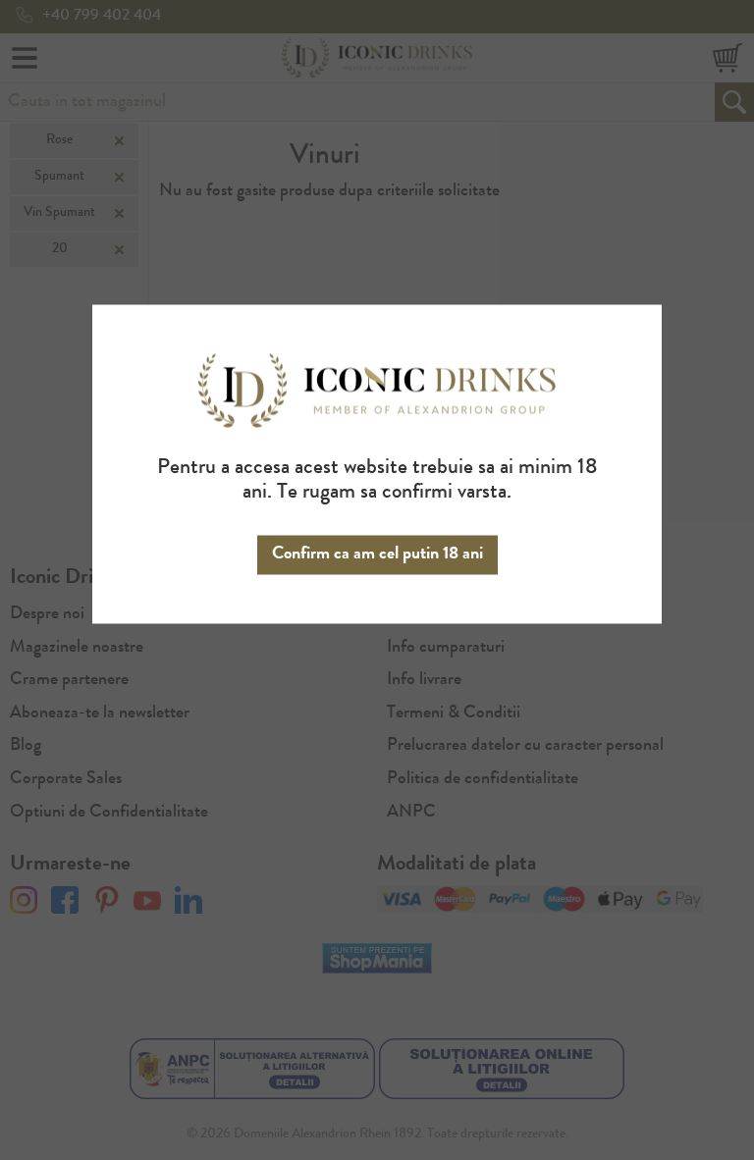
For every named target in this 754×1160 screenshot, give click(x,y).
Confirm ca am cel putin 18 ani (377, 554)
